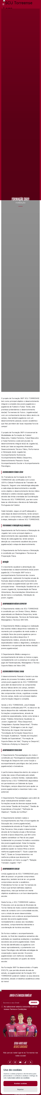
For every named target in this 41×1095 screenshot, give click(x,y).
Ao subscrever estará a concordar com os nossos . (20, 1008)
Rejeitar (20, 1089)
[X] (30, 1062)
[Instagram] (15, 1062)
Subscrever (34, 1003)
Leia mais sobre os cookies (18, 1078)
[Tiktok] (25, 1062)
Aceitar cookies (20, 1083)
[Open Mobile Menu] (3, 4)
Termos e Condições (18, 1009)
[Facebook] (10, 1062)
